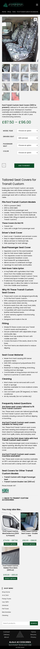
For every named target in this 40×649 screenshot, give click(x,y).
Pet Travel (5, 609)
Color (6, 151)
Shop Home (6, 592)
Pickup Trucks (6, 599)
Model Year (8, 131)
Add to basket (24, 165)
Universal (5, 605)
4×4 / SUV (5, 595)
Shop (9, 12)
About (6, 637)
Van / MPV (5, 602)
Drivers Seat (8, 136)
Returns (33, 634)
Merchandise (6, 612)
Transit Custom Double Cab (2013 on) (19, 482)
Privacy (33, 637)
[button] (35, 19)
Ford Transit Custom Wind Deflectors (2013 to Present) (10, 533)
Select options (10, 544)
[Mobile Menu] (36, 4)
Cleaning (5, 615)
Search (34, 623)
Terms (33, 632)
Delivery (7, 634)
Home (4, 12)
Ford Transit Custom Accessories (28, 12)
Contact (6, 632)
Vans (14, 12)
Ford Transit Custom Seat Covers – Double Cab (29, 533)
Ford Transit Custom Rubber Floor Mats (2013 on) (10, 568)
